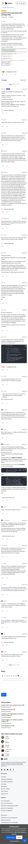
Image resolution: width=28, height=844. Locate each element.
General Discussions (8, 7)
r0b (4, 633)
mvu (6, 741)
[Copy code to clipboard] (25, 346)
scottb (4, 409)
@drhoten (3, 603)
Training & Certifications (7, 779)
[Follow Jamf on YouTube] (7, 769)
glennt (4, 119)
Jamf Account (4, 793)
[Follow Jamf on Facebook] (13, 769)
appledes (5, 172)
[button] (3, 3)
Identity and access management (9, 817)
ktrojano (7, 754)
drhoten (5, 545)
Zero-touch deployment (7, 803)
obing (4, 563)
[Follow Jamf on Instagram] (10, 769)
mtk (4, 282)
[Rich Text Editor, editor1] (14, 684)
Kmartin (5, 151)
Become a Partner (5, 788)
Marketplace (4, 786)
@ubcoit (10, 432)
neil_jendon (6, 218)
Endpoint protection (6, 820)
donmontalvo (6, 444)
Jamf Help (3, 776)
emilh (4, 376)
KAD (4, 21)
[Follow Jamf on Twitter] (1, 769)
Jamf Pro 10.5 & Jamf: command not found (12, 705)
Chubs (7, 736)
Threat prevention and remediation (9, 822)
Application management (7, 808)
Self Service (4, 815)
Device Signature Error (7, 725)
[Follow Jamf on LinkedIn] (4, 769)
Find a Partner (4, 791)
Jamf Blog (3, 784)
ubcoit (4, 235)
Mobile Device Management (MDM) (9, 805)
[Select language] (17, 3)
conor (4, 309)
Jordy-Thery (8, 749)
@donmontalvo (5, 587)
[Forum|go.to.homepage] (8, 3)
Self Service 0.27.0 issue (7, 709)
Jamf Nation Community (7, 781)
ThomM (7, 745)
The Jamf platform (5, 801)
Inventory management (6, 810)
